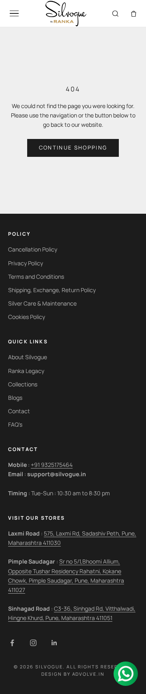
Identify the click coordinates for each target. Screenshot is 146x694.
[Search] (115, 14)
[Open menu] (14, 13)
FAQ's (15, 424)
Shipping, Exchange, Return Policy (52, 290)
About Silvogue (27, 357)
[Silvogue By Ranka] (65, 13)
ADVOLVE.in (88, 674)
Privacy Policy (25, 263)
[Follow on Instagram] (33, 643)
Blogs (15, 397)
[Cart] (134, 14)
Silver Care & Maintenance (42, 303)
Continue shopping (73, 147)
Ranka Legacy (26, 371)
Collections (22, 384)
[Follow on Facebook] (12, 643)
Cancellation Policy (32, 249)
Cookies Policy (26, 317)
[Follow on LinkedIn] (54, 643)
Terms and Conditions (36, 276)
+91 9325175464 (52, 464)
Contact (19, 411)
